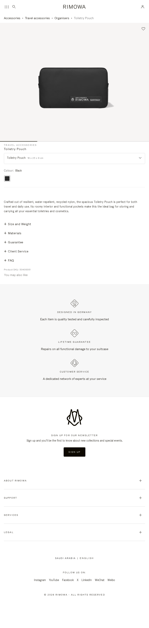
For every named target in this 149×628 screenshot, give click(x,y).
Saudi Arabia (66, 558)
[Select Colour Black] (7, 178)
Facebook (68, 580)
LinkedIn (86, 580)
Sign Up (74, 452)
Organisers (62, 18)
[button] (143, 29)
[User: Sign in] (142, 6)
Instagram (40, 580)
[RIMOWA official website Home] (74, 7)
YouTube (54, 580)
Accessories (12, 18)
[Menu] (6, 7)
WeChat (99, 580)
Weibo (111, 580)
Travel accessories (37, 18)
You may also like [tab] (16, 275)
